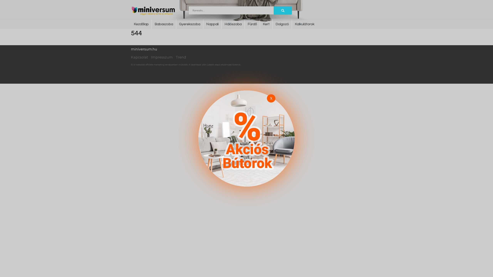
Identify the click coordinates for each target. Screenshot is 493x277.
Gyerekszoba (189, 24)
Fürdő (252, 24)
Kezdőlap (141, 24)
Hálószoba (233, 24)
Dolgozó (282, 24)
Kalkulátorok (304, 24)
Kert (266, 24)
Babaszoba (164, 24)
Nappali (212, 24)
